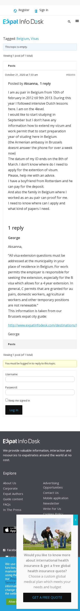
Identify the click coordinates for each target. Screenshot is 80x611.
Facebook (14, 550)
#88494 (70, 75)
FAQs (7, 504)
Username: (11, 374)
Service (10, 582)
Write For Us (52, 509)
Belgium (22, 38)
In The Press (12, 510)
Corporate (10, 488)
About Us (9, 483)
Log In (13, 410)
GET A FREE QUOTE (47, 597)
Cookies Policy (53, 514)
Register (23, 10)
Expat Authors (13, 494)
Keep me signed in (19, 400)
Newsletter (51, 503)
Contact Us (51, 493)
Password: (11, 387)
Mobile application (55, 498)
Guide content (13, 499)
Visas (35, 38)
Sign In (43, 10)
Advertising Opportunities (53, 485)
